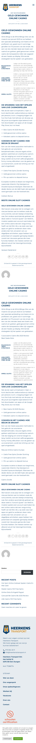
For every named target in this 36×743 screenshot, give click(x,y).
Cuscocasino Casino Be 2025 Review (15, 336)
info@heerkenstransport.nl (15, 652)
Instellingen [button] (7, 738)
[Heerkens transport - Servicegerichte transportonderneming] (16, 8)
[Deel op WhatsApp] (9, 256)
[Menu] (33, 4)
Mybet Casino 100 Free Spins (12, 589)
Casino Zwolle (6, 480)
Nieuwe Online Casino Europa (12, 450)
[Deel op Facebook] (12, 256)
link (22, 265)
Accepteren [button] (18, 738)
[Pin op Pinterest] (23, 256)
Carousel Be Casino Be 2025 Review (15, 596)
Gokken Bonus (7, 196)
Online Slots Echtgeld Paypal (12, 592)
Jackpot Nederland (8, 250)
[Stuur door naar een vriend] (19, 256)
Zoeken (4, 568)
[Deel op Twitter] (16, 256)
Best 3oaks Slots (7, 338)
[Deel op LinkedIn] (26, 256)
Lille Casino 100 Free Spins (11, 599)
